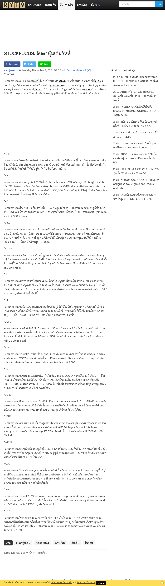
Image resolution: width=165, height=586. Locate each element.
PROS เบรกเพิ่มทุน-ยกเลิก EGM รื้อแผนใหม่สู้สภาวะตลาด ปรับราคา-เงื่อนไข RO (135, 158)
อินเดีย (36, 81)
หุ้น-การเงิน (66, 4)
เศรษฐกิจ (50, 4)
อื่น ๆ (94, 4)
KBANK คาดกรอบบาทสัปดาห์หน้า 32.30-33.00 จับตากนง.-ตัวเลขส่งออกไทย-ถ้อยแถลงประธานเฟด (136, 81)
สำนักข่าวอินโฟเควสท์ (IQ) (77, 70)
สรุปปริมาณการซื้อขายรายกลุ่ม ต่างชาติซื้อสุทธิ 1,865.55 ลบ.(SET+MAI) (135, 196)
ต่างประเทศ (34, 4)
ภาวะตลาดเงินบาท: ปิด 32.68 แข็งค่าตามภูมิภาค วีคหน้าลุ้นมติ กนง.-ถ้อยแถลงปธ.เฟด (136, 184)
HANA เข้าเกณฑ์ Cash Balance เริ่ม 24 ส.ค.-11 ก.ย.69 (135, 134)
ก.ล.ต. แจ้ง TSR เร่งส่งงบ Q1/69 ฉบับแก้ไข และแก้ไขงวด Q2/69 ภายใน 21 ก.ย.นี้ (134, 96)
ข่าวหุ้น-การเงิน (13, 70)
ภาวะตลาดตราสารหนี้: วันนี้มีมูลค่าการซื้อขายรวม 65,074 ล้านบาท (135, 145)
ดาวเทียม (61, 81)
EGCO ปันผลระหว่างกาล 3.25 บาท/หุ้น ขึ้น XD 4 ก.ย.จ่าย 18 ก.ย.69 (136, 171)
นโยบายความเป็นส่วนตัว (61, 582)
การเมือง (82, 4)
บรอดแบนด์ (57, 85)
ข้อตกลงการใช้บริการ (86, 582)
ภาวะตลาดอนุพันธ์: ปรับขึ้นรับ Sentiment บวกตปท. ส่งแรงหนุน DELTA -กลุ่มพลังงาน (134, 110)
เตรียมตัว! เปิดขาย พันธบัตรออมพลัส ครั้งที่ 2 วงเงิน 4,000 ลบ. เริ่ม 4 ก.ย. (135, 123)
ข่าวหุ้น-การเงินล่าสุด (123, 70)
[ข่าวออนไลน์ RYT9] (13, 5)
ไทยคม (97, 81)
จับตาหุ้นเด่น (23, 542)
